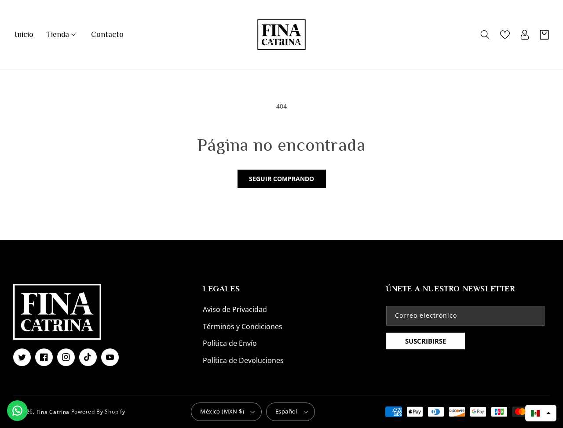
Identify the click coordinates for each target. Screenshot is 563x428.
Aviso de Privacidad (235, 309)
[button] (62, 34)
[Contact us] (17, 410)
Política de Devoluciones (243, 360)
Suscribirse (425, 341)
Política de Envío (230, 343)
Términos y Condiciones (242, 326)
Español (286, 411)
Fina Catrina (54, 411)
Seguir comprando (281, 178)
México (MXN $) (222, 411)
